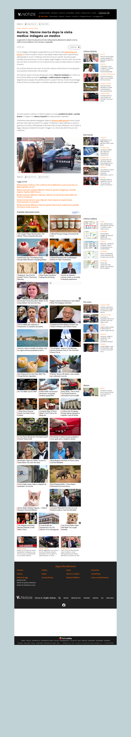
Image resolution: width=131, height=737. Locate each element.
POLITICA (62, 13)
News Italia (110, 598)
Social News (96, 574)
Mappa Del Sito (76, 598)
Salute (44, 574)
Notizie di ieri (21, 580)
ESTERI (77, 13)
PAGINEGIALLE (36, 640)
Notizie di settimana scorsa (26, 585)
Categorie (87, 598)
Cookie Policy (39, 643)
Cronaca (20, 570)
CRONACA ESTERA (105, 83)
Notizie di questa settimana (26, 583)
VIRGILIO (28, 640)
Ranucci (68, 16)
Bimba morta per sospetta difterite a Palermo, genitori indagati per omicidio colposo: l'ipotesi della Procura (46, 191)
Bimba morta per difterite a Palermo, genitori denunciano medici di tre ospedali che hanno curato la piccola (48, 206)
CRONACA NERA (33, 28)
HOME (19, 28)
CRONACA (54, 13)
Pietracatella (53, 16)
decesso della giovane (60, 120)
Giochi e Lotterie (72, 574)
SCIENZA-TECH (86, 13)
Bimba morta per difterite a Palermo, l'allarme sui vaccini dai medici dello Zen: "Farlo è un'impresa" (47, 196)
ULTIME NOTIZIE (44, 13)
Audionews (103, 13)
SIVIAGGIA (84, 640)
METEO (102, 388)
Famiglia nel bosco (85, 16)
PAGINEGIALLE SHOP (47, 640)
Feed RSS (65, 598)
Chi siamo (20, 643)
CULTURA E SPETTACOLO (107, 74)
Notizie (27, 597)
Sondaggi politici (98, 16)
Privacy (33, 643)
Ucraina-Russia (47, 578)
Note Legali (27, 643)
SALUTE (102, 54)
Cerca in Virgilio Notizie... (46, 598)
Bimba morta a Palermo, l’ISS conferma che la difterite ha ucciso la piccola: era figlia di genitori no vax (47, 186)
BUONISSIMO (99, 640)
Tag (102, 598)
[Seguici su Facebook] (64, 606)
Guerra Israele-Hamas (99, 578)
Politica (44, 570)
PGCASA (56, 640)
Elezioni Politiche (72, 578)
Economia (95, 570)
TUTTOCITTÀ (73, 640)
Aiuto (58, 643)
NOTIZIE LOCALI (104, 147)
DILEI (79, 640)
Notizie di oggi (22, 578)
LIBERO (23, 640)
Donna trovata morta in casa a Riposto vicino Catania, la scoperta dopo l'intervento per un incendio (44, 201)
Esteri (68, 570)
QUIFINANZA (91, 640)
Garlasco (61, 16)
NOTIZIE (29, 14)
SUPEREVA (107, 640)
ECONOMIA (70, 13)
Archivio (95, 598)
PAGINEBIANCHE (64, 640)
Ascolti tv (75, 16)
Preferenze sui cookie (50, 643)
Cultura (20, 574)
